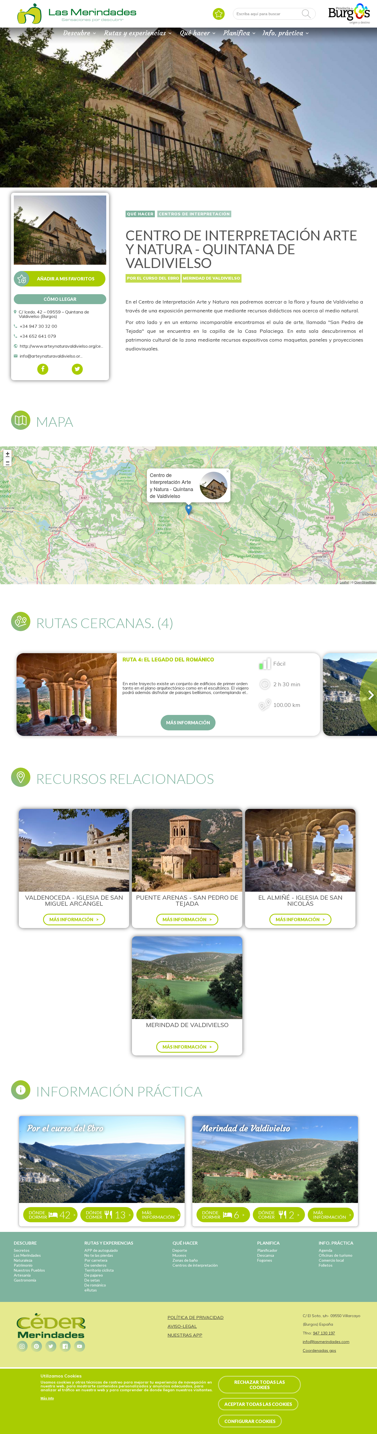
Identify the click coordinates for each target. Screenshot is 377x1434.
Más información (188, 722)
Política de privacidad (196, 1317)
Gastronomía (25, 1280)
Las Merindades (27, 1255)
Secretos (22, 1250)
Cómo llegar (60, 299)
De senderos (95, 1265)
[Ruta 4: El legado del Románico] (67, 694)
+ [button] (7, 453)
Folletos (326, 1265)
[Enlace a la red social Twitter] (50, 1346)
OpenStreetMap (365, 582)
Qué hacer (140, 213)
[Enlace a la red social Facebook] (65, 1346)
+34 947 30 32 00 (38, 326)
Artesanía (22, 1275)
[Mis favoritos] (219, 14)
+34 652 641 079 (38, 336)
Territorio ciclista (99, 1270)
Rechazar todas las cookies (259, 1384)
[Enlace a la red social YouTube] (79, 1346)
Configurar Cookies (249, 1421)
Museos (179, 1255)
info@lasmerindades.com (326, 1341)
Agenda (325, 1250)
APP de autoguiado (101, 1250)
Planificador (267, 1250)
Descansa (265, 1255)
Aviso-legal (182, 1326)
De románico (95, 1285)
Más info (47, 1398)
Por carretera (95, 1260)
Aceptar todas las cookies (258, 1404)
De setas (92, 1280)
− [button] (7, 462)
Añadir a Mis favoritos (65, 278)
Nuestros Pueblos (29, 1270)
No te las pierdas (98, 1255)
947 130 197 (324, 1333)
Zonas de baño (185, 1260)
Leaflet (344, 582)
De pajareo (93, 1275)
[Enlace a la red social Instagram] (22, 1346)
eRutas (90, 1290)
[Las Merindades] (29, 23)
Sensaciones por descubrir (92, 20)
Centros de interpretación (194, 213)
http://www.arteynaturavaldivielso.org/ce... (61, 346)
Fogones (264, 1260)
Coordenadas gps (319, 1350)
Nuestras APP (185, 1335)
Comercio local (331, 1260)
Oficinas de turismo (335, 1255)
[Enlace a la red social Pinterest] (36, 1346)
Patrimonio (23, 1265)
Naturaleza (23, 1260)
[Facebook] (42, 369)
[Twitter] (77, 369)
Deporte (179, 1250)
